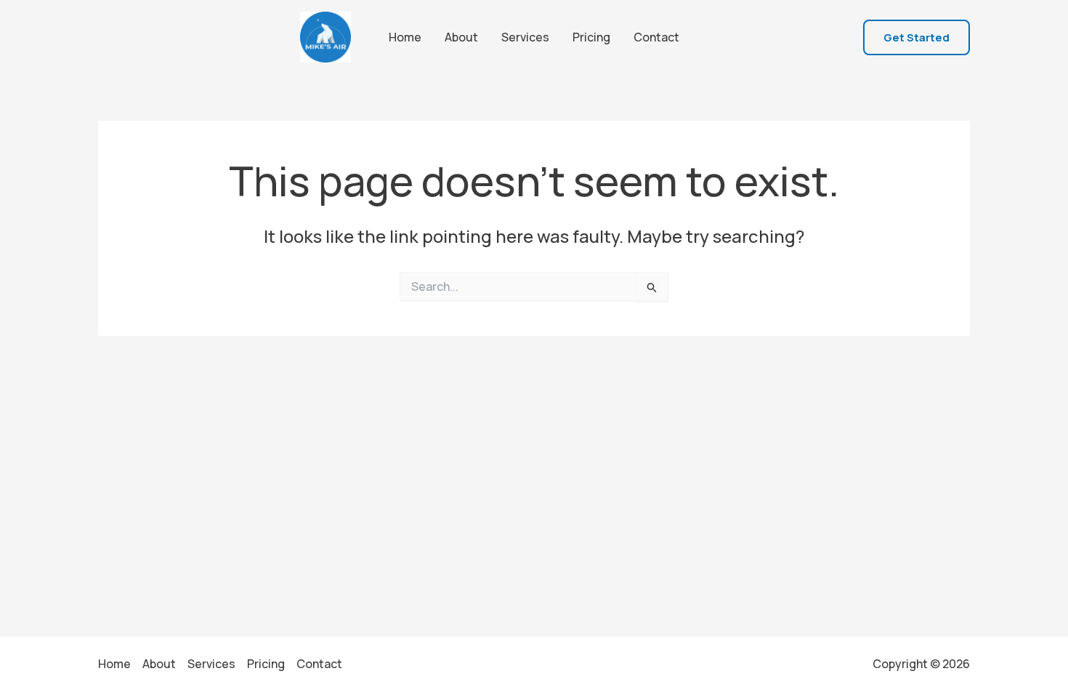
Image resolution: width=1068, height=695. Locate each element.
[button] (916, 37)
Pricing (591, 37)
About (461, 37)
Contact (656, 37)
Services (525, 37)
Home (405, 37)
